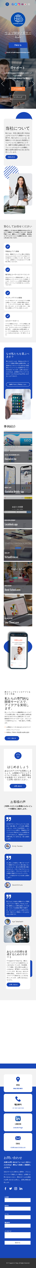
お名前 (7, 1197)
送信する (17, 1243)
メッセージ (8, 1231)
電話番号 (7, 1222)
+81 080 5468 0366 (18, 1108)
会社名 (7, 1205)
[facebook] (13, 4)
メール (7, 1214)
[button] (2, 83)
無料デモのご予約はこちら (18, 384)
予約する (18, 45)
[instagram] (19, 4)
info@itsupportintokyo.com (18, 1147)
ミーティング (18, 97)
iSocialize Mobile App (14, 491)
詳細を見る (11, 157)
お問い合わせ (18, 786)
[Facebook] (5, 1188)
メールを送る (18, 89)
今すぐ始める (12, 738)
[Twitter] (10, 1188)
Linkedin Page (18, 1128)
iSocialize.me (10, 459)
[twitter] (16, 4)
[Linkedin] (21, 1188)
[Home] (7, 4)
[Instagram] (15, 1188)
